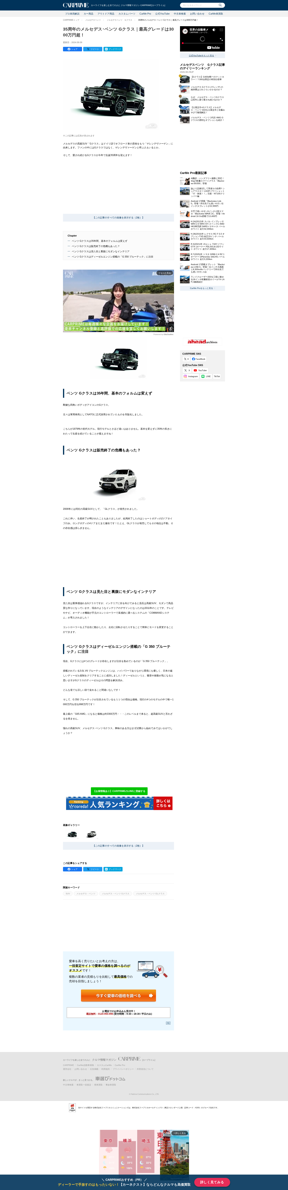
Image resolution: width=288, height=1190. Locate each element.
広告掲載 (94, 1069)
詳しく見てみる (212, 1182)
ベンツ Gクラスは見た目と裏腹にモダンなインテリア (100, 251)
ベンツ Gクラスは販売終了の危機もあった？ (96, 246)
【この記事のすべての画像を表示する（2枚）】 (118, 217)
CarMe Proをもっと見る (201, 288)
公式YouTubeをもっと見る (201, 55)
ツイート (95, 49)
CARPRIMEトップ (71, 20)
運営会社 (67, 1069)
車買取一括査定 (83, 1085)
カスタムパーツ (126, 13)
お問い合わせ (197, 13)
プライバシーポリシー (123, 1069)
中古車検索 (180, 13)
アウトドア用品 (106, 13)
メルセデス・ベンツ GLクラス (150, 893)
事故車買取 (111, 1085)
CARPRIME (68, 1065)
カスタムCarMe (104, 1065)
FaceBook (200, 359)
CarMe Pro (145, 13)
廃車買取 (98, 1085)
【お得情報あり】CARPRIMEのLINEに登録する (119, 791)
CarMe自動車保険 (85, 1065)
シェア (74, 49)
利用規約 (105, 1069)
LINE (208, 376)
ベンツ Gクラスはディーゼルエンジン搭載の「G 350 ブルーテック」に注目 (112, 256)
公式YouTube (162, 13)
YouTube (202, 370)
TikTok (217, 376)
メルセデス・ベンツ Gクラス (115, 893)
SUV (68, 893)
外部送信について (145, 1069)
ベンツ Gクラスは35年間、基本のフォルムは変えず (99, 241)
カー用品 (88, 13)
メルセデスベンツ (93, 20)
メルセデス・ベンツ (85, 893)
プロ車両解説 (72, 13)
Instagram (193, 376)
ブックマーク (115, 49)
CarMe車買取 (216, 13)
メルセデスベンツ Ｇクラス (119, 20)
